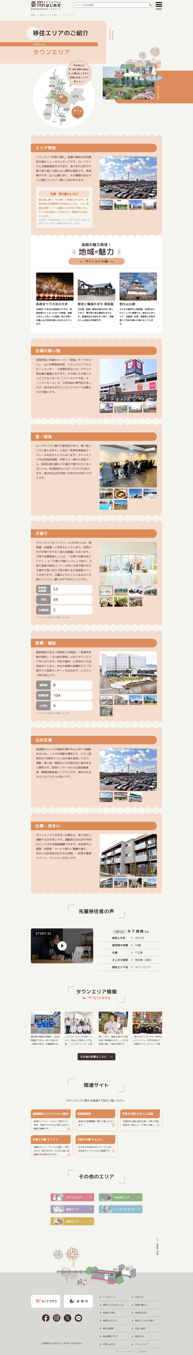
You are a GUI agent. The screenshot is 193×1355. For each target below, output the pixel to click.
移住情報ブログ (110, 1336)
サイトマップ (141, 1344)
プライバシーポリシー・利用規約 (131, 1351)
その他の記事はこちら (93, 1056)
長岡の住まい (141, 1313)
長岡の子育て (109, 1313)
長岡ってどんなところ (113, 1305)
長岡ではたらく (110, 1320)
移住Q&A (139, 1336)
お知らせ (139, 1297)
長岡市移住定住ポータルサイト (46, 9)
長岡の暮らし (141, 1305)
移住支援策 (108, 1328)
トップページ (109, 1297)
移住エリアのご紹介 (144, 1320)
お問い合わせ (109, 1344)
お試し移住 (140, 1328)
